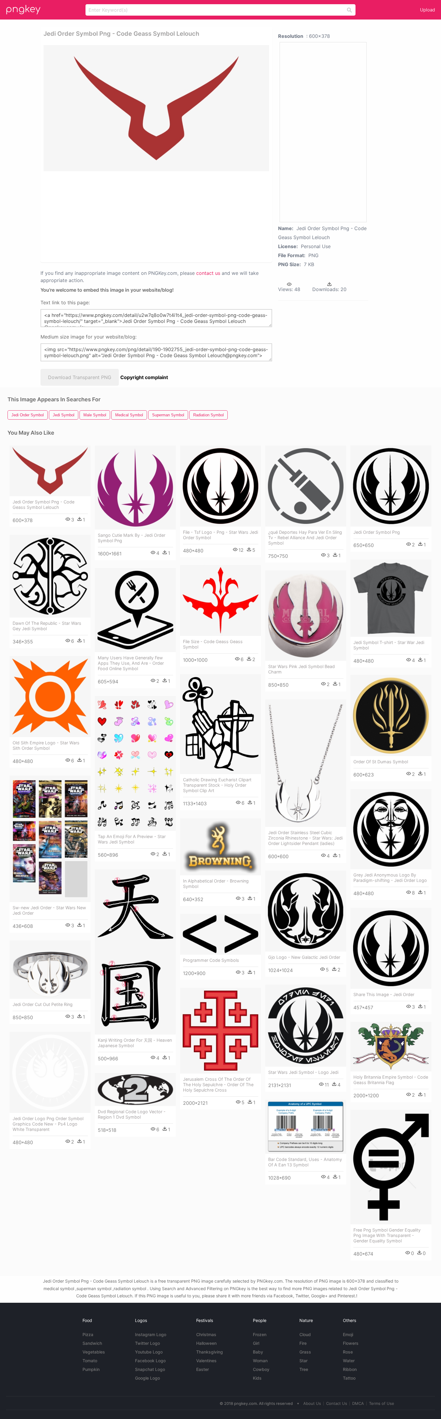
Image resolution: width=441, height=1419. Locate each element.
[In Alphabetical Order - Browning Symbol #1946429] (220, 846)
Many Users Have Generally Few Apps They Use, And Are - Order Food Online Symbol (131, 663)
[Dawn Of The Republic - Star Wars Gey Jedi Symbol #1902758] (50, 576)
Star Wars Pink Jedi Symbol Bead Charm (301, 669)
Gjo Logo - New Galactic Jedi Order (304, 957)
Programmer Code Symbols (211, 960)
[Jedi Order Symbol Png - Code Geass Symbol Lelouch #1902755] (50, 470)
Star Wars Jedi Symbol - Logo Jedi (303, 1072)
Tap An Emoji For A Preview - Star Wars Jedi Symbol (132, 839)
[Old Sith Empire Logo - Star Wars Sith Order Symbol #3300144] (50, 696)
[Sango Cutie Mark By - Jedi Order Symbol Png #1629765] (135, 487)
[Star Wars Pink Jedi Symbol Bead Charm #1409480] (305, 615)
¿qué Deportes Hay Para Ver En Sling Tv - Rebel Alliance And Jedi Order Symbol (305, 537)
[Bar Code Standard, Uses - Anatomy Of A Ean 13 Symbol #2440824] (305, 1127)
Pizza (87, 1334)
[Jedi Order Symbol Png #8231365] (390, 486)
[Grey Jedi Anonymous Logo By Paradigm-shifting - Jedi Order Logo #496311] (390, 829)
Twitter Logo (147, 1343)
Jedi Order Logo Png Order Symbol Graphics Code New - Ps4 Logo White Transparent (48, 1124)
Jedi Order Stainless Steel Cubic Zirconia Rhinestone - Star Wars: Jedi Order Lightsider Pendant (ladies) (305, 838)
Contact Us (336, 1403)
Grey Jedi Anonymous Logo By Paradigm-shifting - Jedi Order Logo (390, 877)
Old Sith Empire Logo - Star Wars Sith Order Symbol (46, 745)
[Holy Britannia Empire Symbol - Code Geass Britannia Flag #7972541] (390, 1046)
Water (349, 1360)
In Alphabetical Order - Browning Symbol (216, 883)
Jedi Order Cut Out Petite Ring (43, 1004)
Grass (305, 1351)
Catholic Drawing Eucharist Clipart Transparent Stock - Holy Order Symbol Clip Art (217, 785)
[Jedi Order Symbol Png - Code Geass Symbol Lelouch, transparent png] (156, 108)
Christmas (206, 1334)
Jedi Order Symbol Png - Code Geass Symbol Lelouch (43, 504)
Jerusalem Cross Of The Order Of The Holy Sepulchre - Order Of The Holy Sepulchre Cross (218, 1084)
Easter (202, 1369)
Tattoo (349, 1378)
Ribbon (350, 1369)
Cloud (305, 1334)
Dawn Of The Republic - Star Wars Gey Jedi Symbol (47, 626)
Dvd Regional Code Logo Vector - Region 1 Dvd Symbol (132, 1114)
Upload (427, 10)
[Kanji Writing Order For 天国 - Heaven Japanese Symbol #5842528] (135, 952)
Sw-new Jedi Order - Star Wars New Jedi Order (49, 910)
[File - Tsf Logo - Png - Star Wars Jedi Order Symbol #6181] (220, 486)
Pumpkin (91, 1369)
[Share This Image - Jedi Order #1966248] (390, 948)
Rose (348, 1351)
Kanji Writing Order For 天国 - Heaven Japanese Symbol (135, 1043)
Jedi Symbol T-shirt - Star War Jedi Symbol (388, 645)
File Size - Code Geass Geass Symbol (213, 644)
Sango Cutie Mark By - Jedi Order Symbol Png (131, 538)
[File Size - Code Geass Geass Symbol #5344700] (220, 600)
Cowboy (261, 1369)
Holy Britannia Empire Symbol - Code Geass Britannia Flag (390, 1079)
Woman (260, 1360)
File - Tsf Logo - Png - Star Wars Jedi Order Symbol (220, 535)
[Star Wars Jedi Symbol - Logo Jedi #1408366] (305, 1026)
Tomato (89, 1360)
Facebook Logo (150, 1360)
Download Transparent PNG (79, 377)
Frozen (259, 1334)
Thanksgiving (209, 1351)
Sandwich (92, 1343)
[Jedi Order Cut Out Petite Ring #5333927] (50, 969)
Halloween (206, 1343)
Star (303, 1360)
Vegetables (93, 1351)
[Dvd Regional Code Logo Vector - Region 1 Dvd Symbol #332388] (135, 1089)
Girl (256, 1343)
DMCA (358, 1403)
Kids (257, 1378)
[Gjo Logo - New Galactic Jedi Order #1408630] (305, 911)
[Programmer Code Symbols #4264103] (220, 934)
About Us (312, 1403)
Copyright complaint (144, 377)
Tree (303, 1369)
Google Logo (147, 1378)
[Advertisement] (115, 216)
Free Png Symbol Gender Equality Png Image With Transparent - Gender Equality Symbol (387, 1235)
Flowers (350, 1343)
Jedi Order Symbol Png (376, 532)
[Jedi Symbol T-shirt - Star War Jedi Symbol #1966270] (390, 598)
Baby (258, 1351)
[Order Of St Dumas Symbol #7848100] (390, 715)
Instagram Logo (150, 1334)
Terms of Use (381, 1403)
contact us (208, 273)
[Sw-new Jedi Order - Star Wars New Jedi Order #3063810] (50, 839)
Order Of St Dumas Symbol (380, 761)
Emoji (348, 1334)
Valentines (206, 1360)
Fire (303, 1343)
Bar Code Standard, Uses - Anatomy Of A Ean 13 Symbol (305, 1162)
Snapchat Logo (150, 1369)
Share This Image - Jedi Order (383, 994)
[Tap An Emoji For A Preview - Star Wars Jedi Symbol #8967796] (135, 763)
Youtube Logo (149, 1351)
